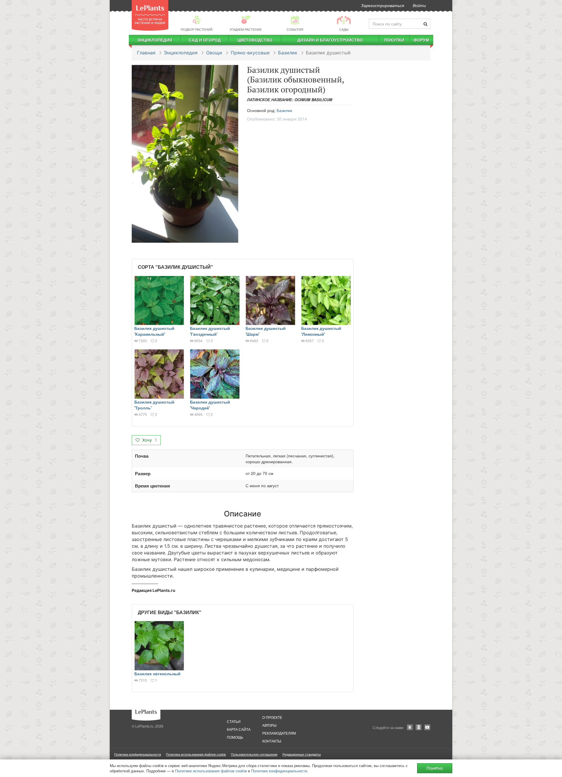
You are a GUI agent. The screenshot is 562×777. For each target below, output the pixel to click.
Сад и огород (205, 40)
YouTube (427, 727)
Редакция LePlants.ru (153, 590)
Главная (146, 53)
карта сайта (239, 729)
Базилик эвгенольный (157, 673)
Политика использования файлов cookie (196, 754)
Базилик (287, 53)
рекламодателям (279, 733)
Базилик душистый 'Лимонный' (321, 331)
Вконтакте (410, 727)
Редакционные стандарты (301, 754)
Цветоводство (255, 40)
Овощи (214, 53)
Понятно (434, 768)
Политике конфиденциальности (279, 770)
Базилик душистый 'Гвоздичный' (210, 331)
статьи (234, 721)
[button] (185, 154)
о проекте (272, 717)
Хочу (149, 439)
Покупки (394, 40)
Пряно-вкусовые (250, 53)
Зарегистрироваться (382, 5)
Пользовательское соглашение (254, 754)
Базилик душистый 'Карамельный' (154, 331)
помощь (235, 737)
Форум (421, 40)
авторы (269, 725)
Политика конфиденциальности (137, 754)
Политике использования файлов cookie (211, 770)
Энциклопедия (154, 40)
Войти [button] (419, 5)
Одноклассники (419, 727)
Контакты (271, 740)
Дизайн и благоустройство (330, 40)
